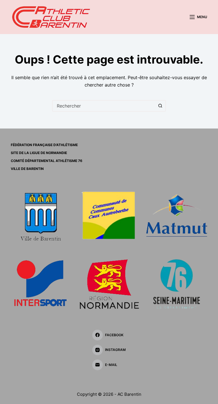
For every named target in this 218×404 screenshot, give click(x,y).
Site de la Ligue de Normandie (39, 153)
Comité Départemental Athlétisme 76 (46, 161)
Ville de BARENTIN (27, 169)
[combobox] (104, 105)
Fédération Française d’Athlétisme (44, 145)
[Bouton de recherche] (160, 105)
